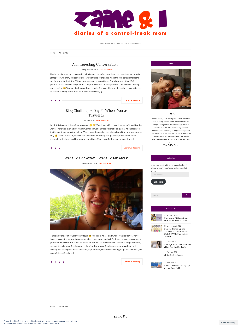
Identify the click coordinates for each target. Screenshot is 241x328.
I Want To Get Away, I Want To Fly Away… (96, 158)
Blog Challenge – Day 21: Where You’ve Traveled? (96, 112)
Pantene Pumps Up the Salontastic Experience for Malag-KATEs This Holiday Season (176, 233)
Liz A (171, 114)
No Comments (106, 69)
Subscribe (158, 182)
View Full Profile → (171, 145)
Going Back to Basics (173, 255)
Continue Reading (132, 100)
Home (52, 53)
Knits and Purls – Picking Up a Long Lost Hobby (177, 266)
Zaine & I (120, 316)
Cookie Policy (54, 323)
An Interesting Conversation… (96, 64)
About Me (63, 53)
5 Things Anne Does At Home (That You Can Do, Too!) (177, 245)
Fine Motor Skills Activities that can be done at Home (176, 219)
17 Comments (105, 163)
